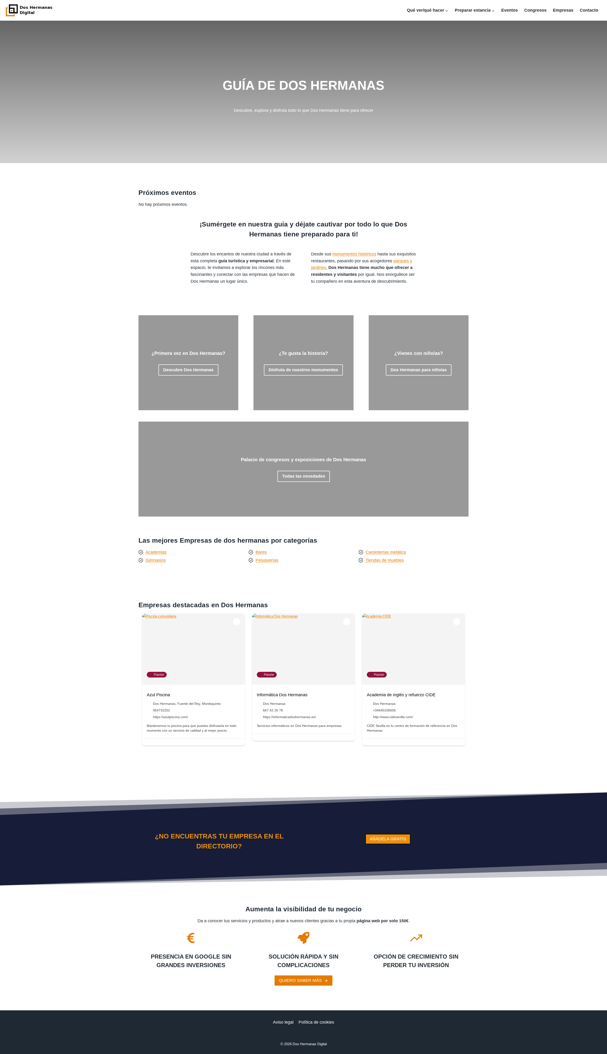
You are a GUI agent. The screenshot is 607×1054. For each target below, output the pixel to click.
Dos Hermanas (164, 704)
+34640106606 (384, 710)
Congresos (535, 10)
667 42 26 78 (273, 710)
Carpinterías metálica (386, 552)
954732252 (161, 710)
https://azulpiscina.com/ (170, 717)
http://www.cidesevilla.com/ (393, 717)
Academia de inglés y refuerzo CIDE (401, 694)
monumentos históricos (354, 254)
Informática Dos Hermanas (282, 694)
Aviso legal (283, 1022)
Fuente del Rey (188, 704)
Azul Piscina (158, 694)
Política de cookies (316, 1022)
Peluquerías (267, 560)
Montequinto (211, 704)
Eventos (509, 10)
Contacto (589, 10)
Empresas (563, 10)
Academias (156, 552)
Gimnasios (156, 560)
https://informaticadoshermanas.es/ (289, 717)
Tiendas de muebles (385, 560)
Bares (261, 552)
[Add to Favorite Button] (236, 621)
